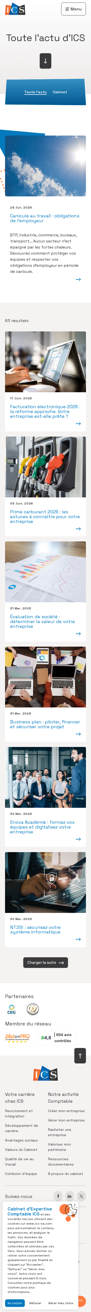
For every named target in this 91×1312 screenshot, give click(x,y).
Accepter (15, 1303)
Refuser (35, 1303)
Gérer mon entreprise (66, 1120)
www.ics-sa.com (39, 1224)
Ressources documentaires (61, 1162)
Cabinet (60, 92)
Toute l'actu (35, 92)
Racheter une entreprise (59, 1132)
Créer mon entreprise (66, 1111)
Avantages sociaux (21, 1140)
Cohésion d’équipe (21, 1173)
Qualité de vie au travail (19, 1162)
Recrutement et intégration (19, 1113)
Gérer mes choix (60, 1303)
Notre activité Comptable (63, 1097)
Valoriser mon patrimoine (59, 1147)
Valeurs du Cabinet (21, 1149)
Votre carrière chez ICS (20, 1097)
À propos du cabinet (65, 1173)
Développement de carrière (21, 1128)
